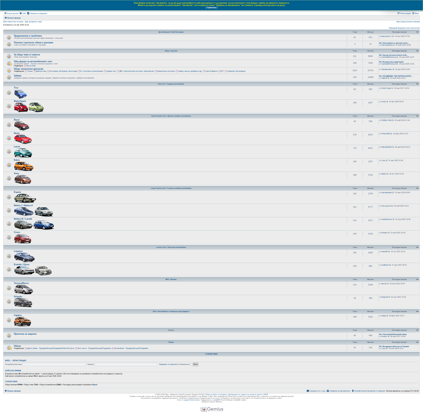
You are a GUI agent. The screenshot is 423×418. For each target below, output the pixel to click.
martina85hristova (389, 57)
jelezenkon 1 (387, 36)
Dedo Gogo (386, 88)
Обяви (171, 342)
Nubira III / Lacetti (23, 219)
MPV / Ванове (171, 279)
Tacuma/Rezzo (21, 283)
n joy (383, 160)
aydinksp (385, 265)
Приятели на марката (25, 334)
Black (95, 385)
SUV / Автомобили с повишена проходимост (171, 311)
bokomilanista (387, 45)
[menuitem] (22, 13)
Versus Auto (31, 66)
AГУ (222, 71)
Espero (17, 192)
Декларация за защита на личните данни (245, 394)
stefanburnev (387, 219)
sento (384, 102)
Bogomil (385, 297)
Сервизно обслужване (236, 71)
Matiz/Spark (20, 101)
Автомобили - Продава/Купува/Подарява (131, 348)
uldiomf (384, 78)
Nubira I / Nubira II (23, 205)
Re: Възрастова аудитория (391, 62)
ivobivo (384, 336)
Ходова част (111, 71)
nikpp (384, 316)
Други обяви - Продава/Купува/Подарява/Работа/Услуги (50, 348)
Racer (17, 120)
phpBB (216, 400)
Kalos (17, 160)
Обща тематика (171, 51)
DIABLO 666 (387, 120)
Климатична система (165, 71)
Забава (17, 75)
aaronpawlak (387, 192)
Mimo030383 (387, 147)
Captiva (17, 315)
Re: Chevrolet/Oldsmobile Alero (393, 334)
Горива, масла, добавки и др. (190, 71)
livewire (384, 233)
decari (384, 284)
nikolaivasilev (387, 69)
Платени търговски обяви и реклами (33, 42)
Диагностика (41, 71)
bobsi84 (385, 251)
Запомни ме (184, 364)
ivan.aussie (386, 206)
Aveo (16, 173)
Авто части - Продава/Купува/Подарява (94, 348)
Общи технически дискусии (28, 69)
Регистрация (19, 360)
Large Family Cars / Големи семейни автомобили (171, 188)
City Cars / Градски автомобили (171, 84)
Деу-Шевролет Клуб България (171, 32)
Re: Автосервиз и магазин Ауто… (394, 43)
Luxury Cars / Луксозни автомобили (171, 247)
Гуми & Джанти (211, 71)
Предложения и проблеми (28, 36)
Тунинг (30, 71)
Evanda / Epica (21, 264)
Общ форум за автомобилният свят (33, 61)
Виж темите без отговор (13, 22)
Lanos (17, 146)
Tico (16, 87)
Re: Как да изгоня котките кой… (393, 55)
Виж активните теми (33, 22)
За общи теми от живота (27, 54)
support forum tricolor (192, 400)
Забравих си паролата (168, 364)
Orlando (18, 296)
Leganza (18, 251)
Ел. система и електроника (91, 71)
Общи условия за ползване (216, 394)
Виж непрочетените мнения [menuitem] (408, 22)
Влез (7, 360)
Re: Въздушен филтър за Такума (394, 346)
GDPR (265, 394)
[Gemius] (211, 409)
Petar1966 (386, 134)
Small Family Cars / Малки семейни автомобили (171, 116)
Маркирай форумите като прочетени (404, 28)
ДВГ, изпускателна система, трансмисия (136, 71)
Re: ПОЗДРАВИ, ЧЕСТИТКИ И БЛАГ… (396, 76)
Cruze (17, 232)
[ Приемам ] (211, 7)
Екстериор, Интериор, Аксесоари (63, 71)
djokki (384, 174)
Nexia (16, 133)
